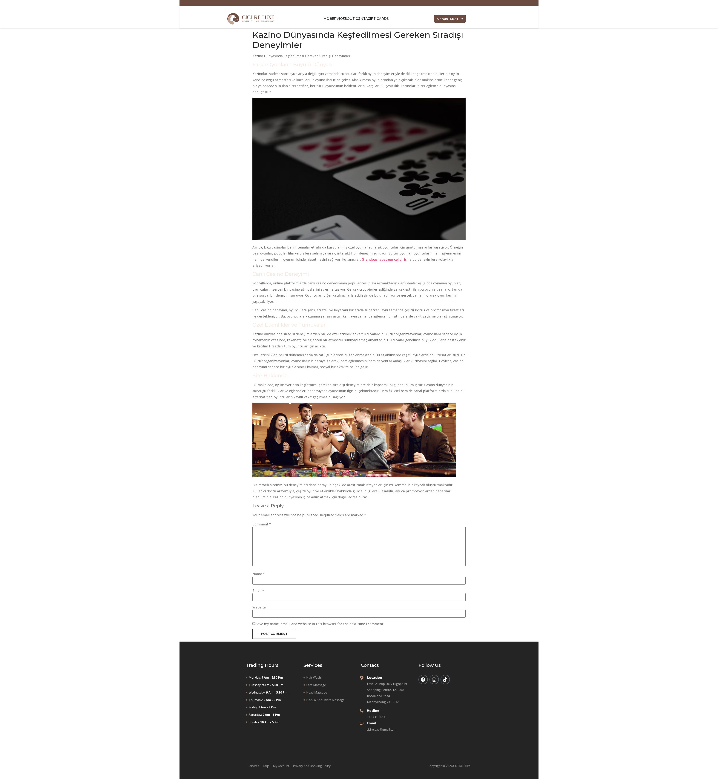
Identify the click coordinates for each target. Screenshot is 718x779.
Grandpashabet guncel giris (384, 259)
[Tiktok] (445, 679)
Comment (261, 524)
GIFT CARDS (378, 19)
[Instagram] (434, 679)
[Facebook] (423, 679)
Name (258, 574)
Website (259, 607)
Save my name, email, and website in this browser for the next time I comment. (320, 623)
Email (258, 590)
